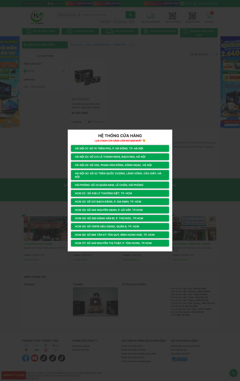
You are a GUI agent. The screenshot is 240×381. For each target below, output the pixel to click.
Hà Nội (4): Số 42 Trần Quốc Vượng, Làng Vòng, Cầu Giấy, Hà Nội (118, 175)
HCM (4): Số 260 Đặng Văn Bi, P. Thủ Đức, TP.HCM (109, 218)
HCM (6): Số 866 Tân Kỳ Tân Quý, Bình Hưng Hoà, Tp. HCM (115, 234)
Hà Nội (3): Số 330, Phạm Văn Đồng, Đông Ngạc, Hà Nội (113, 165)
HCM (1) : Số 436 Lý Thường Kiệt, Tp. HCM (103, 193)
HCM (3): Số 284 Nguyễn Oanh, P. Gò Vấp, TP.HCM (109, 210)
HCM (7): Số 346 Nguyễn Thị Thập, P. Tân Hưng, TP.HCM (113, 243)
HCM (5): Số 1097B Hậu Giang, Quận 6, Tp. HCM (107, 226)
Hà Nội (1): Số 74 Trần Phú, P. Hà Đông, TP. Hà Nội (109, 148)
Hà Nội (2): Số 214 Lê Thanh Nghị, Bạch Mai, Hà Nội (110, 156)
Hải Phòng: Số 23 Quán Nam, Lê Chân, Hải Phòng (109, 185)
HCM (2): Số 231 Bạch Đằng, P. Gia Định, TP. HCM (108, 201)
